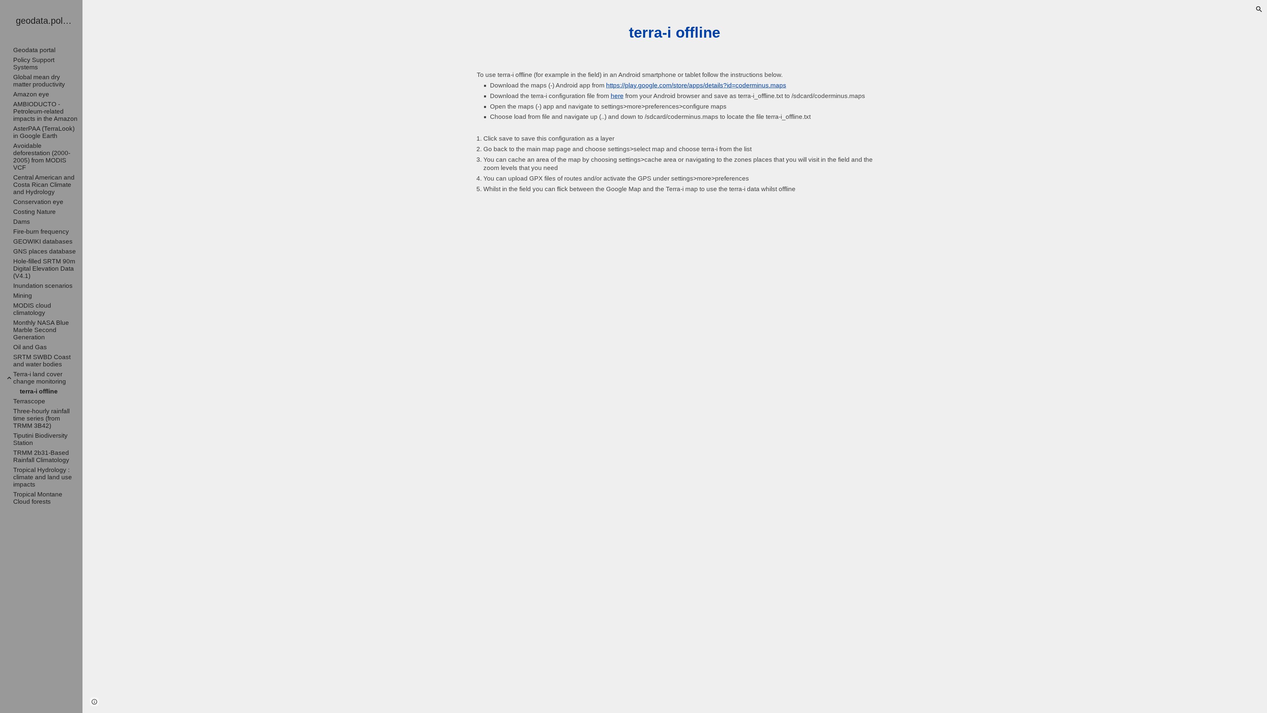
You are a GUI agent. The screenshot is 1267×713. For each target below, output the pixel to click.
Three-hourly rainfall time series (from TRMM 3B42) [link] (41, 418)
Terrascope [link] (29, 401)
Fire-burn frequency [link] (41, 231)
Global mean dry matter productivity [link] (39, 81)
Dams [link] (21, 221)
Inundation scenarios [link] (43, 285)
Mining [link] (22, 295)
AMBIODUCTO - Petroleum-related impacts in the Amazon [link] (45, 111)
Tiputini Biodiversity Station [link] (40, 439)
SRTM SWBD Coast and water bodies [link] (42, 361)
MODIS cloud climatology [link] (32, 309)
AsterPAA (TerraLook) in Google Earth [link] (44, 132)
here (617, 95)
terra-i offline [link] (39, 391)
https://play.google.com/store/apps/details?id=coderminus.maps (696, 85)
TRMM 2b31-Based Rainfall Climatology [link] (41, 456)
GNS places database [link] (44, 251)
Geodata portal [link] (34, 50)
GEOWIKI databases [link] (43, 241)
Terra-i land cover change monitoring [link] (39, 378)
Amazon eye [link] (31, 94)
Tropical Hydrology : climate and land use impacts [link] (42, 477)
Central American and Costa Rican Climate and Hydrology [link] (44, 184)
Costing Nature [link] (34, 211)
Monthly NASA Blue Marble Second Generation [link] (41, 330)
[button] (1259, 9)
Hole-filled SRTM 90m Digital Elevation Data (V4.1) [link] (44, 268)
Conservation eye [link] (38, 201)
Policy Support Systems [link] (33, 63)
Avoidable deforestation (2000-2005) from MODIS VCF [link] (41, 156)
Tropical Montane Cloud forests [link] (37, 498)
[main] (675, 32)
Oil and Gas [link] (30, 347)
